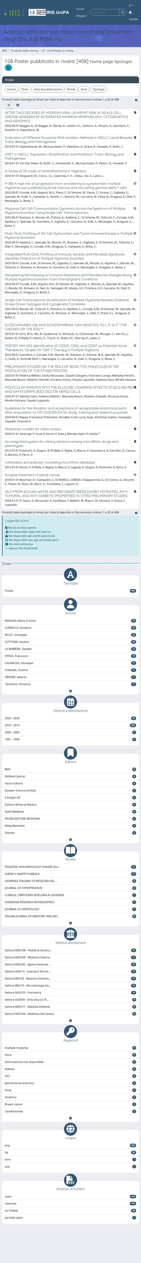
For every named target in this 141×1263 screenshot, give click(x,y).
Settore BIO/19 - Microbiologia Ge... (70, 985)
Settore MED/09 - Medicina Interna (70, 957)
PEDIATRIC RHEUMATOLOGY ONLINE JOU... (70, 867)
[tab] (9, 105)
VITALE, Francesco (70, 656)
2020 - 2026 (70, 718)
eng (70, 1145)
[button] (70, 691)
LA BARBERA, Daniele (70, 649)
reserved (70, 1203)
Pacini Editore (70, 783)
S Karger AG (70, 797)
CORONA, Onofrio (70, 670)
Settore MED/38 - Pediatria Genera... (70, 950)
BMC (70, 769)
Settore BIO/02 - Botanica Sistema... (70, 978)
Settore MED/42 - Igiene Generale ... (70, 964)
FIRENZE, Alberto (70, 677)
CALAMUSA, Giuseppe (70, 663)
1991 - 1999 (70, 739)
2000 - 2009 (70, 732)
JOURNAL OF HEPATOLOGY (70, 909)
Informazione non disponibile (70, 1062)
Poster (70, 591)
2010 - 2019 (70, 725)
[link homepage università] (49, 12)
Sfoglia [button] (80, 16)
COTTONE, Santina (70, 642)
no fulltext (70, 1210)
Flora (70, 1055)
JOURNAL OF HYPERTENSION (70, 888)
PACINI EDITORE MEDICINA (70, 819)
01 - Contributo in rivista (57, 50)
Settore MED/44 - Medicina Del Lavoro (70, 1014)
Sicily (70, 1090)
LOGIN (133, 19)
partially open (70, 1217)
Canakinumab (70, 1111)
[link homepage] (12, 12)
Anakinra (70, 1097)
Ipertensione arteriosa (70, 1083)
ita (70, 1152)
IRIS (4, 50)
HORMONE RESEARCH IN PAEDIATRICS (70, 902)
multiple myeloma (70, 1048)
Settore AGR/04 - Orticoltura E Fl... (70, 1000)
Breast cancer (70, 1104)
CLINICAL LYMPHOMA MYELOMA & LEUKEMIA (70, 895)
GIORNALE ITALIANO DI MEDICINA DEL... (70, 881)
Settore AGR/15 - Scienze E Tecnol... (70, 971)
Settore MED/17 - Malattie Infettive (70, 1007)
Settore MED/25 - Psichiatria (70, 992)
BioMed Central (70, 776)
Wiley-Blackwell (70, 826)
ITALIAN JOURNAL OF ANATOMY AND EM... (70, 916)
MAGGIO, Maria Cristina (70, 621)
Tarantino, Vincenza (70, 684)
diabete (70, 1069)
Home (80, 9)
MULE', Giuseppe (70, 635)
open (70, 1196)
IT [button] (130, 5)
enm (70, 1159)
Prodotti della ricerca (24, 50)
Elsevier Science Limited (70, 790)
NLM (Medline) (70, 812)
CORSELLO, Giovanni (70, 628)
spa (70, 1166)
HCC (70, 1076)
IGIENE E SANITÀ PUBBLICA (70, 874)
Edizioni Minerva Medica (70, 804)
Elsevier (70, 833)
